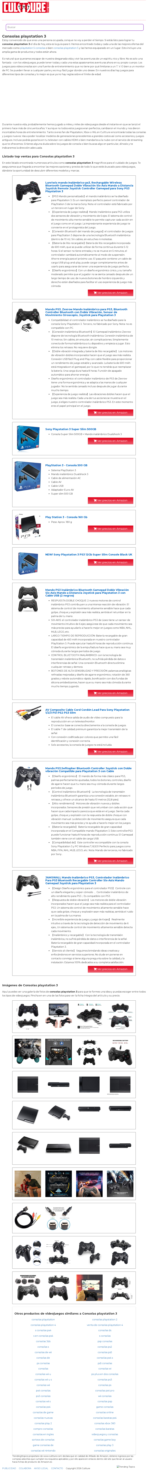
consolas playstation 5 (65, 48)
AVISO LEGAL (41, 1468)
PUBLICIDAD (9, 1468)
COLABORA (25, 1468)
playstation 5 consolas (32, 48)
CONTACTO (57, 1468)
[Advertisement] (74, 99)
